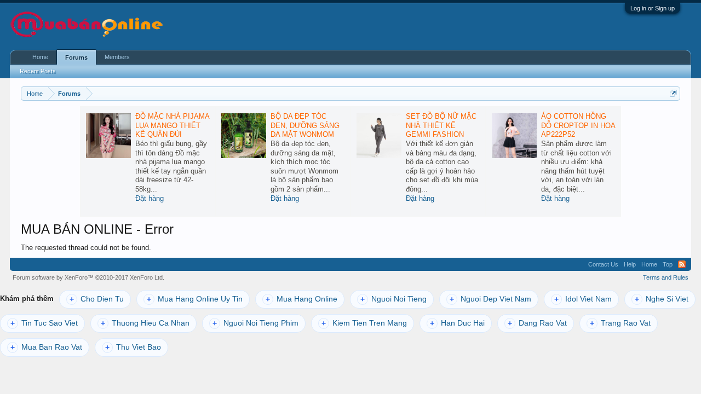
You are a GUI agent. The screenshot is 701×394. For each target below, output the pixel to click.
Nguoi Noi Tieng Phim (255, 323)
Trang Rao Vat (620, 323)
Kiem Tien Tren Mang (364, 323)
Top (668, 264)
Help (630, 264)
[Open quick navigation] (673, 93)
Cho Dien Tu (97, 299)
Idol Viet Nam (583, 299)
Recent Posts (38, 71)
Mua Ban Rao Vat (46, 347)
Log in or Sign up (652, 8)
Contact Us (603, 264)
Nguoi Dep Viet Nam (490, 299)
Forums (76, 57)
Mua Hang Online (301, 299)
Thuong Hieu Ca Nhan (145, 323)
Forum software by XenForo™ (88, 277)
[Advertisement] (545, 25)
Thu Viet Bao (133, 347)
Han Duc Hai (457, 323)
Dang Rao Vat (537, 323)
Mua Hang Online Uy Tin (195, 299)
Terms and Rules (665, 277)
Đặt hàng (149, 198)
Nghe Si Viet (661, 299)
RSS (682, 264)
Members (117, 57)
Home (40, 57)
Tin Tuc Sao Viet (44, 323)
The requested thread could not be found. (86, 248)
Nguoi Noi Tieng (393, 299)
